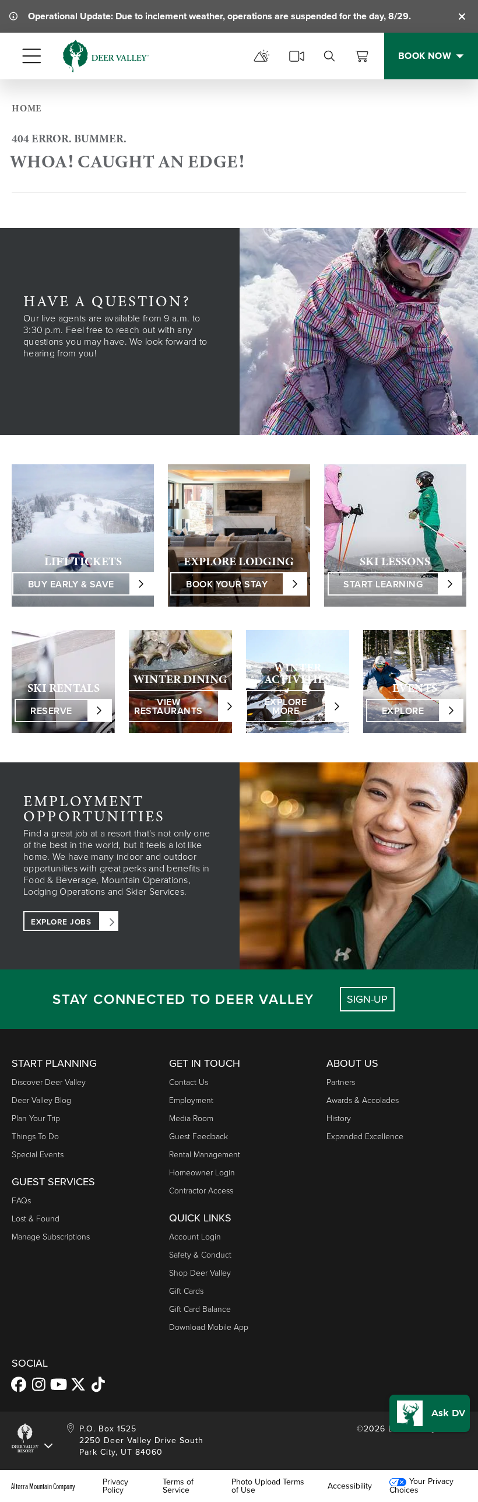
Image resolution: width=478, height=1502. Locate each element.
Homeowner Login (202, 1173)
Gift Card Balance (200, 1309)
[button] (429, 1413)
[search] (329, 56)
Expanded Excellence (364, 1136)
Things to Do (35, 1136)
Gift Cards (186, 1291)
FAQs (21, 1201)
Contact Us (188, 1082)
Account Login (195, 1237)
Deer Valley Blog (41, 1100)
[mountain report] (262, 56)
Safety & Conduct (200, 1255)
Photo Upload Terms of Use (267, 1486)
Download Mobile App (208, 1327)
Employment (191, 1100)
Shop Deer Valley (200, 1273)
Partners (340, 1082)
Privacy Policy (115, 1486)
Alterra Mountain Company (43, 1486)
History (338, 1118)
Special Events (38, 1155)
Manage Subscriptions (51, 1237)
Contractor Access (201, 1191)
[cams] (297, 56)
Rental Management (204, 1155)
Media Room (191, 1118)
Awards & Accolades (362, 1100)
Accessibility (350, 1486)
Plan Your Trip (36, 1118)
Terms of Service (178, 1486)
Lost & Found (35, 1219)
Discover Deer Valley (49, 1082)
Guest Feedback (198, 1136)
